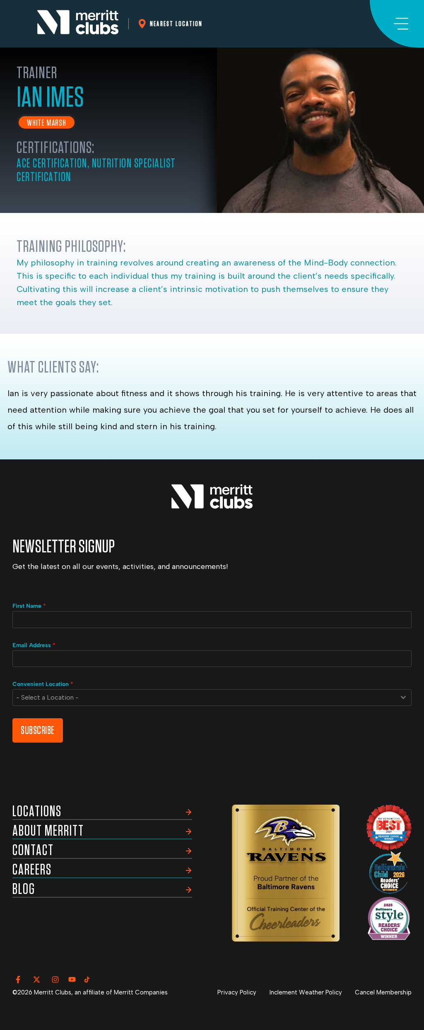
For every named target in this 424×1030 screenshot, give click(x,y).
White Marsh (46, 122)
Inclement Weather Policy (306, 992)
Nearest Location (176, 23)
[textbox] (204, 697)
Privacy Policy (236, 992)
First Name (29, 605)
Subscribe (38, 730)
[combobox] (212, 697)
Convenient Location (42, 684)
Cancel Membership (383, 992)
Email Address (33, 645)
